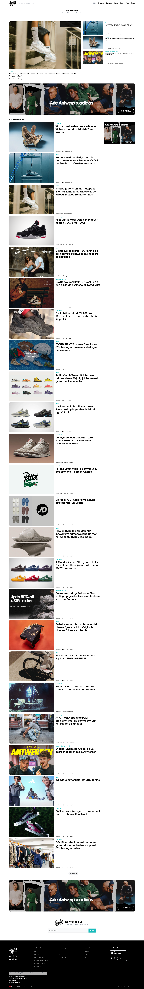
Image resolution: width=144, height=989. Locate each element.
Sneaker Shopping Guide (41, 960)
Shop (133, 3)
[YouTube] (10, 959)
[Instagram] (10, 956)
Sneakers (101, 3)
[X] (16, 956)
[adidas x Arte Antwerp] (72, 99)
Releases (109, 3)
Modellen (36, 954)
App (127, 3)
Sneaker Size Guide (39, 963)
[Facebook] (13, 956)
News (122, 3)
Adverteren (63, 957)
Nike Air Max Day (39, 957)
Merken (36, 951)
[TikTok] (13, 959)
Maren (15, 79)
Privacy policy (131, 986)
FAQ (85, 954)
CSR (85, 957)
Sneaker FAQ (37, 966)
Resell (116, 3)
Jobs (61, 954)
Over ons (62, 951)
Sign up (92, 930)
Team (11, 71)
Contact (86, 951)
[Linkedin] (16, 959)
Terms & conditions (122, 986)
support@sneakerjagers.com (19, 976)
